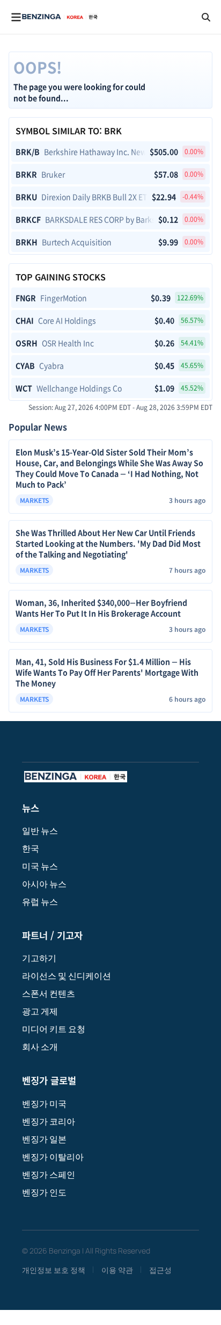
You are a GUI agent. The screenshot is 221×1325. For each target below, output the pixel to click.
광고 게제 (40, 1011)
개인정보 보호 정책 (53, 1270)
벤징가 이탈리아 (53, 1157)
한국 (30, 848)
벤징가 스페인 (48, 1174)
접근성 (160, 1270)
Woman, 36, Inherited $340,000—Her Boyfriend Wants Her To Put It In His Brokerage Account (101, 607)
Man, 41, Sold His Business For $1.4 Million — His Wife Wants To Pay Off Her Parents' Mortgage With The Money (107, 672)
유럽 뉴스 (40, 902)
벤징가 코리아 (48, 1121)
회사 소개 (40, 1047)
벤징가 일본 (44, 1139)
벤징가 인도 (44, 1192)
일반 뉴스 (40, 831)
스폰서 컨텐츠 (48, 993)
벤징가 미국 (44, 1104)
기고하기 (39, 958)
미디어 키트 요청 (53, 1029)
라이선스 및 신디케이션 (66, 976)
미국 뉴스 (40, 866)
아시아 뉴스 (44, 884)
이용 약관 (117, 1270)
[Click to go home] (60, 17)
